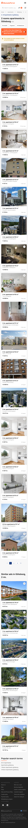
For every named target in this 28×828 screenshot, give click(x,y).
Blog (2, 787)
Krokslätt (4, 25)
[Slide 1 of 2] (13, 520)
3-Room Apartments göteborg (9, 769)
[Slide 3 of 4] (14, 147)
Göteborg (19, 12)
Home (2, 12)
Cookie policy (4, 794)
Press (2, 789)
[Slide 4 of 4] (15, 147)
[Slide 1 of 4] (12, 147)
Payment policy (5, 796)
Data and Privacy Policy (7, 792)
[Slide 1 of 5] (12, 61)
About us (3, 784)
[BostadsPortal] (8, 2)
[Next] (21, 563)
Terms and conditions (19, 794)
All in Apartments (6, 763)
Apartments (10, 12)
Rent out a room (18, 784)
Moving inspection (18, 787)
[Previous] (7, 563)
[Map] (25, 7)
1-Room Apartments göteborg (9, 767)
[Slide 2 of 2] (14, 520)
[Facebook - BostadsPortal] (3, 805)
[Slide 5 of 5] (15, 61)
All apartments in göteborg (10, 15)
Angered (12, 25)
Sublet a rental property (20, 789)
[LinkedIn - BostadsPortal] (7, 805)
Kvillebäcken (20, 25)
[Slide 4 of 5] (14, 61)
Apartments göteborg (7, 765)
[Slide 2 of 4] (13, 147)
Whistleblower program (6, 799)
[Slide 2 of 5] (13, 61)
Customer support (18, 792)
